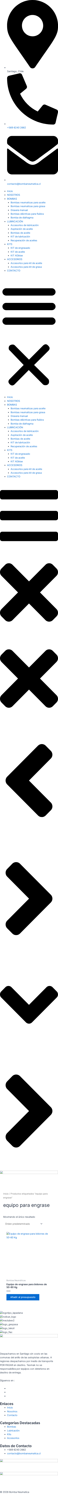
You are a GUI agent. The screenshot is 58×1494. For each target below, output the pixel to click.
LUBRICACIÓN (15, 221)
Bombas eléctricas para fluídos (27, 213)
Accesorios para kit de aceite (26, 263)
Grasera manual (19, 210)
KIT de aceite (18, 251)
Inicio (10, 191)
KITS (9, 244)
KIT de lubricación (20, 236)
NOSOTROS (13, 194)
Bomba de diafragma (22, 217)
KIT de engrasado (20, 247)
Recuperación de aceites (24, 240)
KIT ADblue (17, 255)
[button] (29, 335)
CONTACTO (13, 270)
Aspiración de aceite (22, 228)
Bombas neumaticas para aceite (28, 202)
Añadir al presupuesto (22, 1297)
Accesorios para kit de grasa (26, 266)
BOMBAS (12, 198)
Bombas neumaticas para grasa (28, 206)
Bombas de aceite (20, 232)
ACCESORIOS (14, 259)
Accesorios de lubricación (25, 225)
